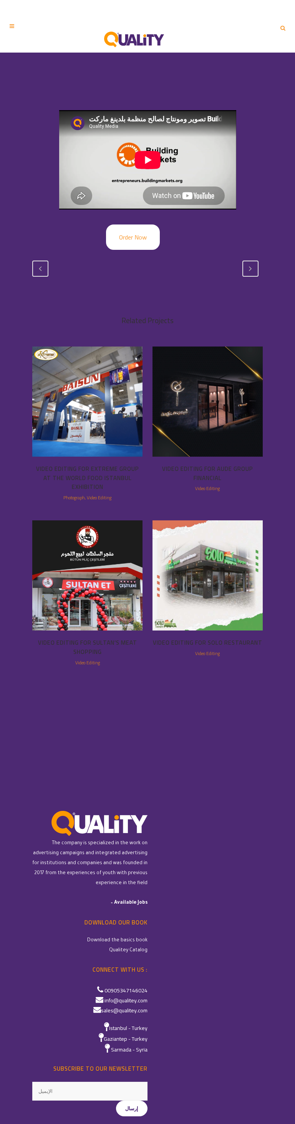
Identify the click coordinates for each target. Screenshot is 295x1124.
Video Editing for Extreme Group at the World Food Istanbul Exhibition (87, 477)
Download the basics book (117, 940)
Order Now (133, 237)
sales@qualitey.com (124, 1010)
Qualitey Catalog (128, 950)
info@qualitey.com (126, 1000)
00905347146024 (126, 990)
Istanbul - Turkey (128, 1028)
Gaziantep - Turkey (126, 1039)
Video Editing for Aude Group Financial (207, 473)
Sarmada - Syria (129, 1050)
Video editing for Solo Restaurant (207, 642)
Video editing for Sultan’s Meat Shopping (87, 647)
